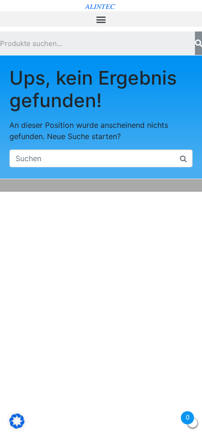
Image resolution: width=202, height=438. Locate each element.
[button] (101, 19)
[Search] (198, 43)
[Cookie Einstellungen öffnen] (16, 426)
